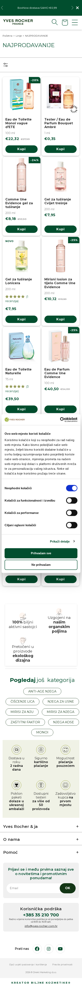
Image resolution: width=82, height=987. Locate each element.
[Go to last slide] (2, 8)
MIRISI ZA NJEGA (60, 712)
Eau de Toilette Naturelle (18, 371)
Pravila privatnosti (62, 964)
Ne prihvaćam (41, 564)
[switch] (71, 500)
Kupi (21, 149)
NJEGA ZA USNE (61, 701)
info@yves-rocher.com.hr (41, 926)
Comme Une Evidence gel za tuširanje (19, 203)
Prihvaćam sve (41, 553)
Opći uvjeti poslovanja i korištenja (28, 964)
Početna (7, 35)
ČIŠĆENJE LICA (22, 701)
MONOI (42, 732)
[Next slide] (72, 8)
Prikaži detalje (60, 541)
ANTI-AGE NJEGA (42, 691)
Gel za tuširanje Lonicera (18, 281)
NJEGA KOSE (63, 722)
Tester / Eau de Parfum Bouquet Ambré (58, 123)
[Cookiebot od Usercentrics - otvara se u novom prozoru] (60, 419)
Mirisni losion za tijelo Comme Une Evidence (59, 283)
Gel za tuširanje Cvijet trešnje (57, 201)
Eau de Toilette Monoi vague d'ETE (18, 123)
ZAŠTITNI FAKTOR (25, 722)
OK (67, 888)
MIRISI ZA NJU (22, 712)
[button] (51, 22)
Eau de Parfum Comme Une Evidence (57, 373)
